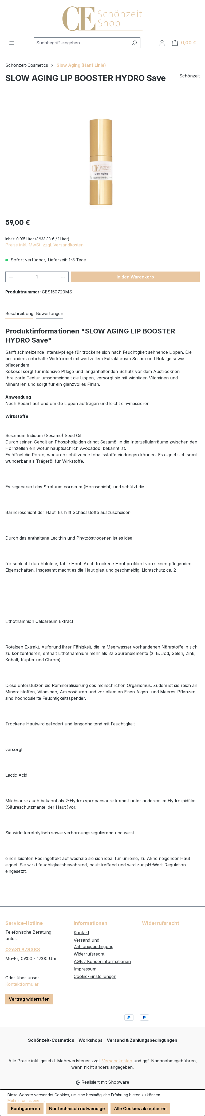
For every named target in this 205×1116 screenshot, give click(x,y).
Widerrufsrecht (89, 954)
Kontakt (81, 932)
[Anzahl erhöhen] (63, 277)
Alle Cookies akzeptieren (140, 1108)
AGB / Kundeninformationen (102, 961)
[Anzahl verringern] (11, 277)
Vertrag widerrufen (29, 999)
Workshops (90, 1040)
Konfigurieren (25, 1108)
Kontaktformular (21, 984)
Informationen (90, 923)
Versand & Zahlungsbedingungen (142, 1040)
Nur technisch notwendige (77, 1108)
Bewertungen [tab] (49, 313)
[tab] (19, 314)
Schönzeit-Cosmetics (51, 1040)
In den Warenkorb (135, 277)
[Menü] (11, 42)
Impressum (85, 969)
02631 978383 (22, 949)
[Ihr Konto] (162, 42)
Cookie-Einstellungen (95, 976)
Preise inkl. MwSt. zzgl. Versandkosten (44, 244)
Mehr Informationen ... (26, 1100)
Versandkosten (117, 1060)
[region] (102, 155)
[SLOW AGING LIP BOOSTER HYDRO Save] (102, 155)
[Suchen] (134, 42)
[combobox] (81, 42)
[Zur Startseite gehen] (102, 18)
